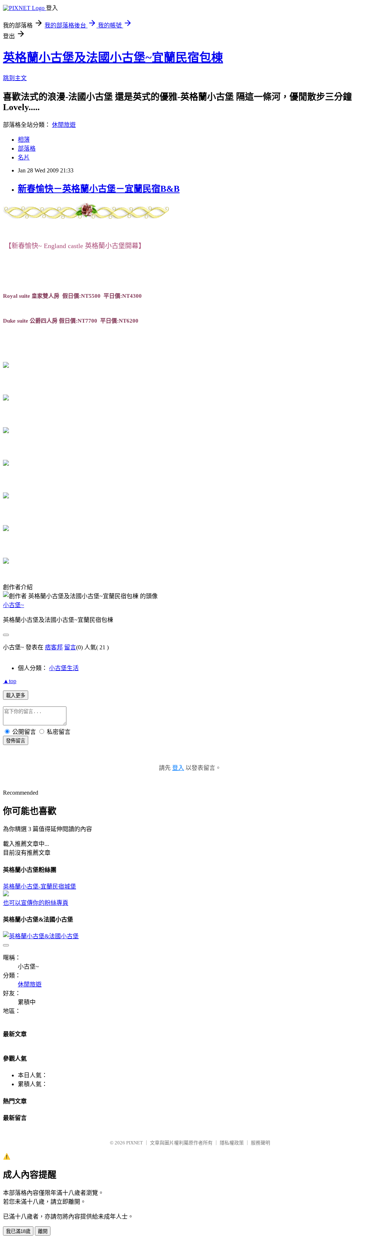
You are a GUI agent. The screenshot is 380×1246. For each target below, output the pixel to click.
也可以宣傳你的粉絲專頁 (35, 903)
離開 (43, 1231)
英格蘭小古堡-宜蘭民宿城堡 (39, 886)
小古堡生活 (64, 668)
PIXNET (134, 1143)
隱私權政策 (232, 1143)
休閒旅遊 (64, 125)
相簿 (24, 139)
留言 (70, 647)
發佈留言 (15, 741)
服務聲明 (260, 1143)
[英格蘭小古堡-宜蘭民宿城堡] (6, 894)
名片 (24, 157)
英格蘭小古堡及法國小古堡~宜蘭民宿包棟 (113, 57)
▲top (9, 681)
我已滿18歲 (18, 1231)
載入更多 (15, 695)
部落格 (27, 148)
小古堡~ (13, 605)
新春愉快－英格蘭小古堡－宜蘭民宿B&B (99, 189)
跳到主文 (15, 78)
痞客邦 (54, 647)
